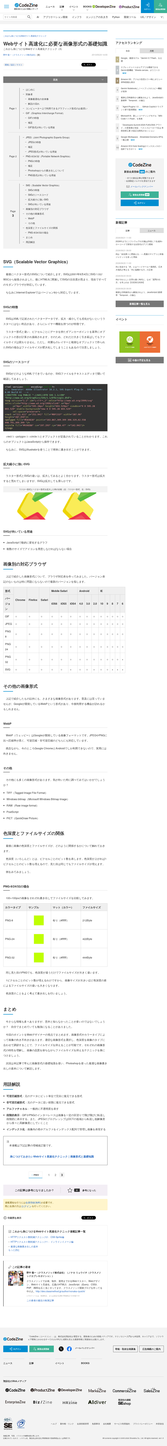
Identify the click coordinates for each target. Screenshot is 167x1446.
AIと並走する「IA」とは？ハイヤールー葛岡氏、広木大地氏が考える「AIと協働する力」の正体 (139, 268)
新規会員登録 (141, 194)
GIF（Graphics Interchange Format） (45, 113)
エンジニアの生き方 (97, 17)
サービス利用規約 (122, 1423)
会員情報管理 (83, 1423)
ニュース (50, 6)
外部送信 (160, 1423)
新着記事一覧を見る (139, 303)
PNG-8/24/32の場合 (38, 232)
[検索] (29, 17)
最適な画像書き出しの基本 (24, 1246)
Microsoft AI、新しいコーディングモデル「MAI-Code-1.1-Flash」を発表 (142, 117)
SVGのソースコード (38, 194)
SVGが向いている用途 (39, 204)
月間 (152, 50)
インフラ (77, 17)
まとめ (29, 237)
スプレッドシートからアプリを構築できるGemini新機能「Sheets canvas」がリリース (140, 68)
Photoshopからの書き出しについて (46, 170)
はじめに (30, 89)
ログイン (26, 1206)
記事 (62, 6)
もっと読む (14, 1249)
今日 (128, 50)
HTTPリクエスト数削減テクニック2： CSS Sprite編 (37, 1237)
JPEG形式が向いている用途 (42, 151)
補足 (30, 122)
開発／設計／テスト (14, 64)
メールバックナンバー (141, 186)
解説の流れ (33, 103)
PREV (36, 1174)
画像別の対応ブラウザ (37, 209)
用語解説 (30, 242)
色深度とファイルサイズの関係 (42, 227)
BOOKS (87, 6)
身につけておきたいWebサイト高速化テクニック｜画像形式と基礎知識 (52, 1156)
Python (116, 17)
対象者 (29, 94)
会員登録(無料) (33, 1202)
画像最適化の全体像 (38, 99)
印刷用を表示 (14, 1217)
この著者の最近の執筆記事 (40, 1300)
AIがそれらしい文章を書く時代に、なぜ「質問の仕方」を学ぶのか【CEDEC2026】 (138, 281)
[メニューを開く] (6, 6)
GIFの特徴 (33, 117)
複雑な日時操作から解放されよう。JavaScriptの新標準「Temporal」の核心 (142, 99)
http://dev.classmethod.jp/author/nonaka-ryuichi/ (60, 1291)
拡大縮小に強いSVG (38, 199)
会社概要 (107, 1423)
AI (38, 17)
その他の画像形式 (35, 213)
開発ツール (130, 17)
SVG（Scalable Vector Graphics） (43, 185)
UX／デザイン (148, 17)
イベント (73, 6)
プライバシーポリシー (143, 1423)
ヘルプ (54, 1423)
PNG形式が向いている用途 (42, 175)
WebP (31, 218)
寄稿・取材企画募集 (125, 1349)
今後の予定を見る (141, 360)
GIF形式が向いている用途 (41, 127)
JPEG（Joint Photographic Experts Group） (48, 137)
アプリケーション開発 (55, 17)
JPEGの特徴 (34, 142)
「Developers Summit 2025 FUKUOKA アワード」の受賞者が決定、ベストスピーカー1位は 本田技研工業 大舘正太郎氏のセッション (142, 127)
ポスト (89, 64)
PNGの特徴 (34, 161)
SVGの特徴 (33, 190)
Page (13, 108)
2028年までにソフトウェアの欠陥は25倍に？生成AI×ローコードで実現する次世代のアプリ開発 (139, 243)
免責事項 (96, 1423)
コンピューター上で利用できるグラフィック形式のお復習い (56, 108)
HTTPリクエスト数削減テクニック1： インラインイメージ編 (42, 1241)
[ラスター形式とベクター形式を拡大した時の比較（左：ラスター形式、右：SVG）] (55, 506)
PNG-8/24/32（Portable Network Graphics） (49, 156)
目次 (55, 79)
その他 (31, 223)
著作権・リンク (67, 1423)
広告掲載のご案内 (151, 1349)
